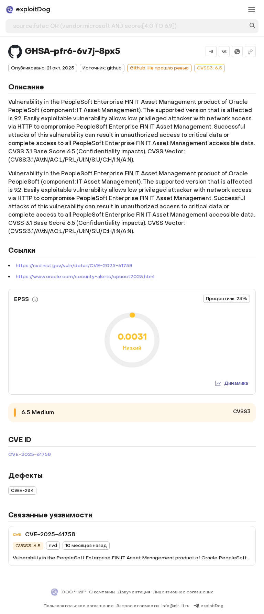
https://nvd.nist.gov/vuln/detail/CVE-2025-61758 (74, 265)
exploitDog (211, 605)
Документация (134, 592)
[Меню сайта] (251, 10)
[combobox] (129, 25)
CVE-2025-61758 (29, 454)
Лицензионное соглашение (183, 592)
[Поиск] (252, 26)
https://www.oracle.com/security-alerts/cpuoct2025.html (85, 276)
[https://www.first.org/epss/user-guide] (35, 299)
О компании (102, 592)
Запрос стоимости (138, 605)
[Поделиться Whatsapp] (237, 51)
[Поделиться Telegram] (211, 51)
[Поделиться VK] (224, 51)
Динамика (236, 383)
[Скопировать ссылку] (250, 51)
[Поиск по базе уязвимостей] (252, 26)
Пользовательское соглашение (79, 605)
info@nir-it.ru (175, 605)
